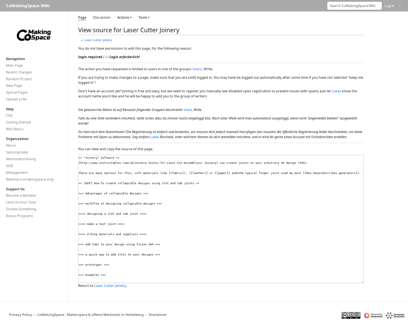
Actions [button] (123, 17)
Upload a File (16, 99)
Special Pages (17, 92)
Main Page (14, 65)
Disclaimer (158, 314)
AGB (9, 165)
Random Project (19, 79)
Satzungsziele (17, 152)
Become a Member (21, 195)
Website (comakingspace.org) (30, 179)
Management (17, 172)
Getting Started (18, 122)
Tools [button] (143, 17)
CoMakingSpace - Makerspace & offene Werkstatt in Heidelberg (90, 314)
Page (82, 17)
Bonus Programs (19, 215)
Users (197, 69)
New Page (14, 85)
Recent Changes (19, 72)
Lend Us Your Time (21, 202)
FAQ (9, 115)
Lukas (336, 91)
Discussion (101, 17)
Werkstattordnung (21, 159)
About (11, 145)
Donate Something (21, 209)
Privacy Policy (20, 314)
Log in (389, 5)
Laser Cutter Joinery (98, 40)
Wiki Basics (15, 129)
